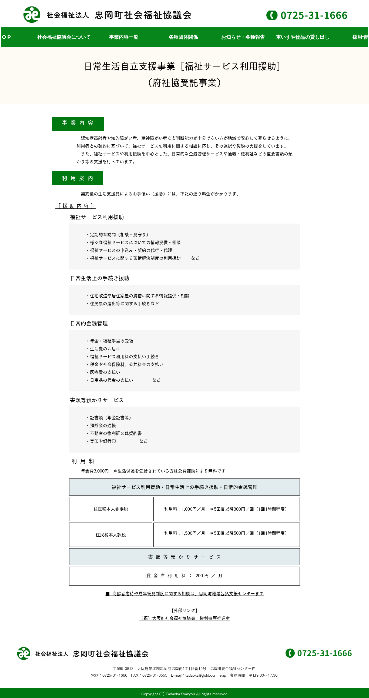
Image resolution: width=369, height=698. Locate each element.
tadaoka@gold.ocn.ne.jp (205, 675)
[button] (123, 37)
